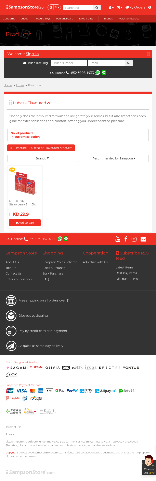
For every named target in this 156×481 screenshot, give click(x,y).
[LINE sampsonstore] (104, 72)
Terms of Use (13, 427)
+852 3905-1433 (81, 73)
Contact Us (14, 273)
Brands (41, 158)
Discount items (127, 279)
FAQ (46, 279)
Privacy (10, 434)
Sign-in (32, 54)
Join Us (11, 268)
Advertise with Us (95, 262)
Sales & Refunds (54, 268)
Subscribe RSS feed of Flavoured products (42, 148)
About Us (12, 262)
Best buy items (126, 273)
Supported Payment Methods (23, 385)
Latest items (124, 267)
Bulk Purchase (53, 273)
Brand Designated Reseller (22, 362)
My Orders (137, 7)
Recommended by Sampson (113, 158)
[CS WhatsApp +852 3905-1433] (97, 72)
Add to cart (26, 222)
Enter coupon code (19, 279)
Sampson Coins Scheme (60, 262)
